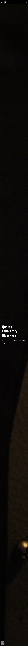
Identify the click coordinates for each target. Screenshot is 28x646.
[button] (2, 2)
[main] (14, 331)
